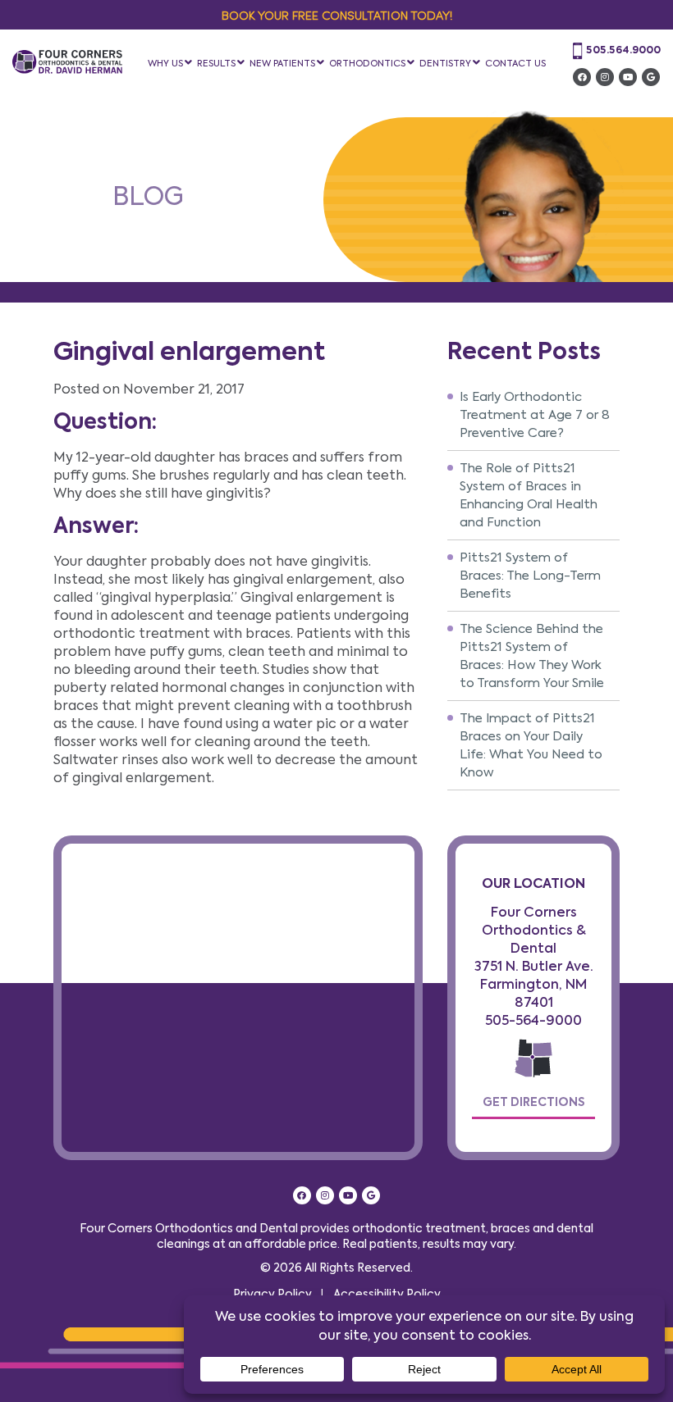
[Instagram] (605, 77)
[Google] (651, 77)
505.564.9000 (623, 50)
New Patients (282, 63)
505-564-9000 (533, 1020)
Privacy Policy (272, 1293)
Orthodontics (367, 63)
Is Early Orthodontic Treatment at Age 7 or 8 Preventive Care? (535, 415)
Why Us (165, 63)
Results (216, 63)
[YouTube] (628, 77)
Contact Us (515, 63)
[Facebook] (582, 77)
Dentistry (445, 63)
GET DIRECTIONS (533, 1102)
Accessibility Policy (387, 1293)
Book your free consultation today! (337, 15)
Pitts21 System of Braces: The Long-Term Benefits (530, 575)
